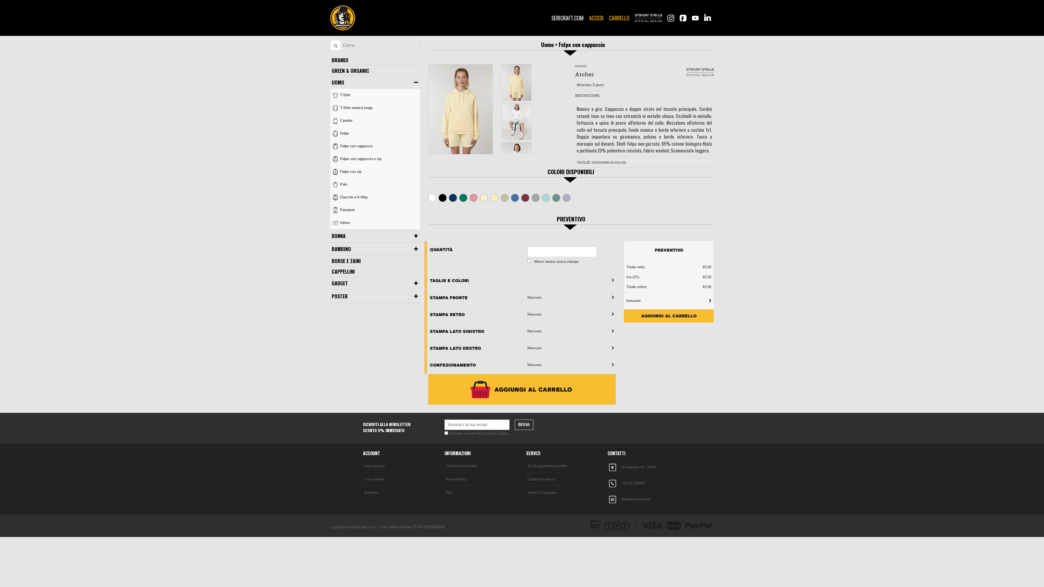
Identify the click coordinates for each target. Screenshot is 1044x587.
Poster (340, 296)
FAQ (449, 493)
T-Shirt (344, 95)
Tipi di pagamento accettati (547, 466)
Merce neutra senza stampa (556, 262)
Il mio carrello (374, 479)
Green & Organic (350, 70)
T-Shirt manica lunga (355, 108)
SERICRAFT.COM (567, 18)
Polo (343, 184)
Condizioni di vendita (461, 466)
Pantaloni (347, 210)
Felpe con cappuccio (356, 146)
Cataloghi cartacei (541, 479)
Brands (340, 60)
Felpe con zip (350, 172)
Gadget (340, 283)
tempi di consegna (542, 493)
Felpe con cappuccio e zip (360, 159)
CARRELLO (619, 18)
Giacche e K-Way (353, 197)
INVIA (524, 424)
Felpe (344, 133)
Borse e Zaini (346, 260)
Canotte (345, 120)
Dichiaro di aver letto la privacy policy (479, 433)
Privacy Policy (456, 479)
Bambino (341, 248)
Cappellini (343, 271)
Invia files (371, 493)
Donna (339, 235)
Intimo (344, 223)
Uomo (338, 82)
